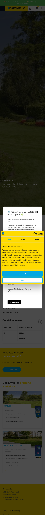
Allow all (22, 274)
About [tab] (37, 239)
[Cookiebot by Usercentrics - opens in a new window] (33, 233)
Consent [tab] (8, 239)
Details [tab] (22, 239)
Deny (22, 280)
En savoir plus (14, 302)
